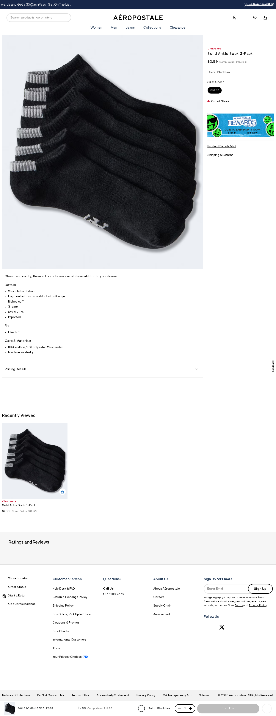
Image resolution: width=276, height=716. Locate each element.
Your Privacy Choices (67, 657)
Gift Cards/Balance (22, 604)
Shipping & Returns (220, 155)
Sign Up (260, 589)
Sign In (232, 133)
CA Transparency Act (177, 695)
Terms (239, 605)
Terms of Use (80, 695)
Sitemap (204, 695)
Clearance (177, 27)
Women (96, 27)
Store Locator (18, 578)
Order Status (17, 587)
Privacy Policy (258, 605)
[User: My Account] (234, 17)
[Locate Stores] (255, 17)
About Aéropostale (166, 588)
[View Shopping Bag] (265, 17)
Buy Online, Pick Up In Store (72, 614)
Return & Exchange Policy (70, 597)
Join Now (251, 133)
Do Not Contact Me (50, 695)
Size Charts (61, 631)
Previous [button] (31, 5)
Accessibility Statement (113, 695)
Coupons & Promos (66, 622)
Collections (152, 27)
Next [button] (244, 5)
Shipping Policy (63, 605)
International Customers (69, 639)
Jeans (130, 27)
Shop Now (180, 4)
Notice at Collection (16, 695)
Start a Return (16, 595)
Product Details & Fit (221, 146)
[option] (34, 469)
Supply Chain (162, 605)
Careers (159, 597)
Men (114, 27)
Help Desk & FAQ (64, 588)
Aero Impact (161, 614)
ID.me (56, 648)
